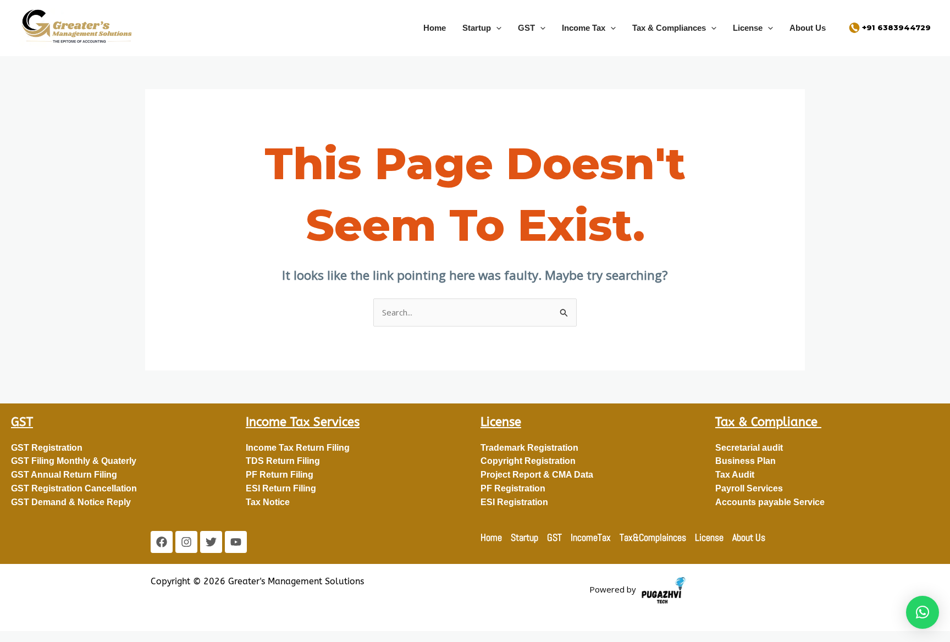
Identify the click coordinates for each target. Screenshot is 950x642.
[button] (496, 27)
